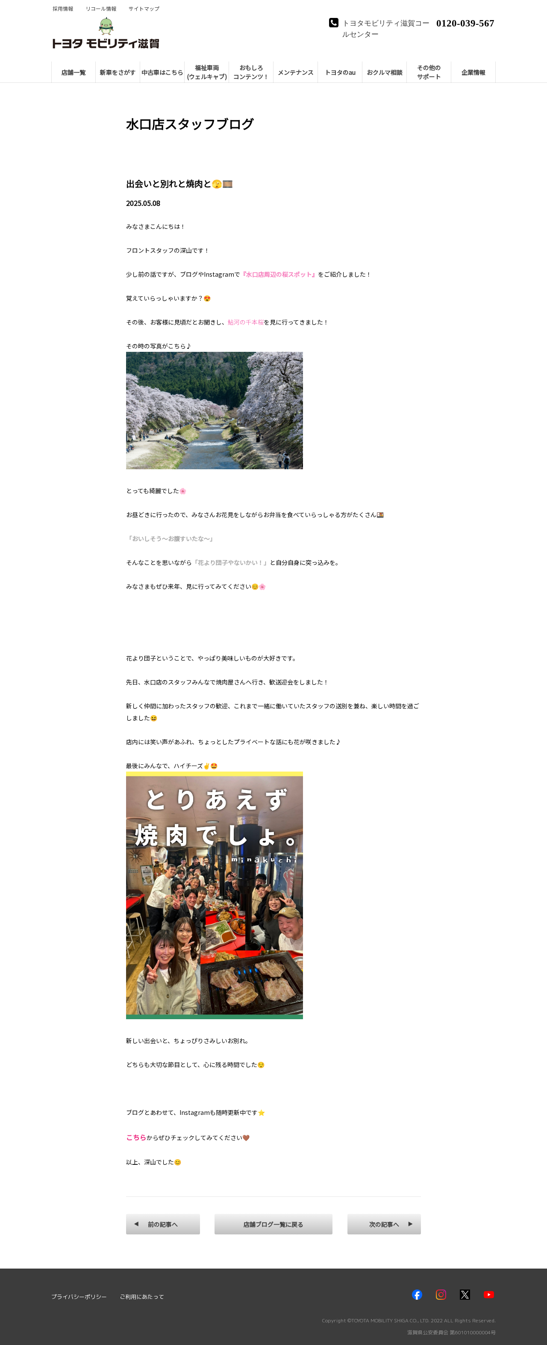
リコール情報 (100, 8)
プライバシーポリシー (79, 1297)
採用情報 (63, 8)
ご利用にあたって (142, 1297)
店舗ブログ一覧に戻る (273, 1224)
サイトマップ (144, 8)
